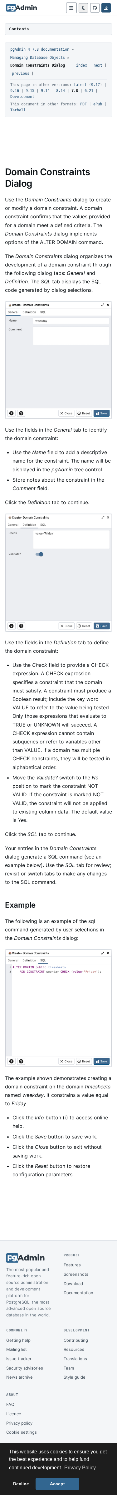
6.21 (89, 91)
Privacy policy (19, 1423)
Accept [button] (57, 1483)
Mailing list (16, 1349)
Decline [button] (21, 1483)
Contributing (76, 1340)
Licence (13, 1413)
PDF (83, 104)
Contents (19, 29)
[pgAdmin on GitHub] (95, 8)
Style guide (74, 1377)
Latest (80, 85)
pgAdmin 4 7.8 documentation (39, 49)
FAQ (10, 1404)
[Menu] (71, 8)
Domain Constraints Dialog (37, 65)
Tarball (18, 110)
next (98, 65)
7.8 (74, 91)
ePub (97, 104)
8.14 (60, 91)
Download (73, 1283)
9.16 (14, 91)
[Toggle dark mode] (83, 8)
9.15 (30, 91)
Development (22, 96)
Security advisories (24, 1368)
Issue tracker (19, 1358)
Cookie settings (21, 1432)
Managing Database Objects (37, 57)
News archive (19, 1377)
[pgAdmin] (21, 8)
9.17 (95, 85)
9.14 (45, 91)
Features (72, 1264)
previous (20, 73)
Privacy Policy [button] (80, 1467)
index (81, 65)
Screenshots (76, 1274)
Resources (74, 1349)
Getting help (18, 1340)
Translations (75, 1358)
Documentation (78, 1292)
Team (69, 1368)
